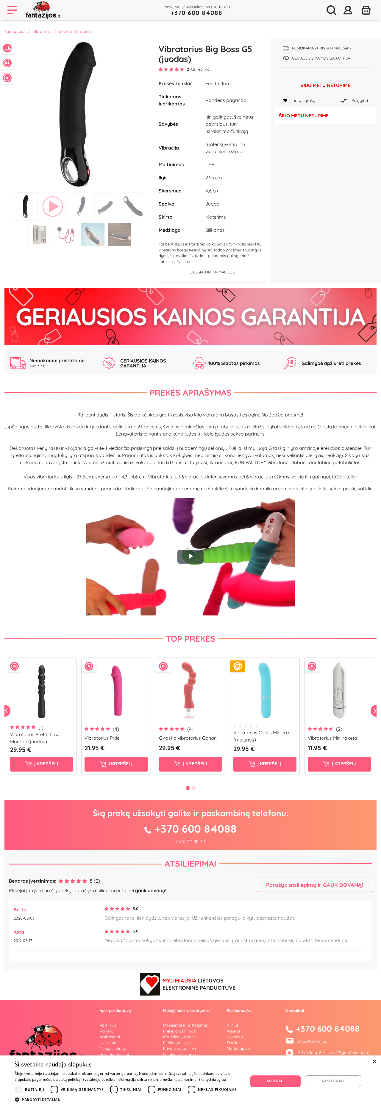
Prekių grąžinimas (179, 1031)
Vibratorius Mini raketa (332, 738)
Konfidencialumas (179, 1036)
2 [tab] (53, 206)
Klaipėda (235, 1036)
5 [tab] (133, 206)
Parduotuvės (239, 1010)
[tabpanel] (79, 114)
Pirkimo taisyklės (178, 1042)
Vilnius (232, 1025)
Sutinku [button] (275, 1080)
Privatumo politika (179, 1048)
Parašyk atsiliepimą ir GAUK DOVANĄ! (314, 884)
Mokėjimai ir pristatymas (185, 1025)
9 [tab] (120, 235)
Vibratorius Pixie (102, 738)
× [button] (374, 1062)
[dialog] (190, 1081)
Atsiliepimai (190, 863)
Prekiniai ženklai (114, 1054)
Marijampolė (238, 1048)
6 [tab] (39, 235)
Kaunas (234, 1031)
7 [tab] (66, 235)
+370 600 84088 (197, 12)
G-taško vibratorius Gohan (188, 738)
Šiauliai (233, 1042)
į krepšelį (45, 763)
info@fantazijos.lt (314, 1041)
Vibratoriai (41, 31)
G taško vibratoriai (75, 31)
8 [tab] (93, 235)
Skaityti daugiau (212, 1079)
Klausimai (108, 1042)
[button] (128, 1100)
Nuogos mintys (113, 1048)
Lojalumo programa (181, 1054)
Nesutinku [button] (333, 1080)
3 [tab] (79, 206)
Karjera (106, 1031)
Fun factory (218, 83)
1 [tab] (26, 206)
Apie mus (108, 1025)
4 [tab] (106, 206)
